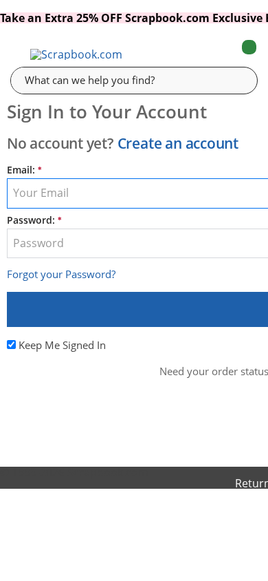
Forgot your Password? (61, 274)
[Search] (237, 80)
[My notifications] (194, 54)
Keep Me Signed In (62, 345)
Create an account (178, 143)
